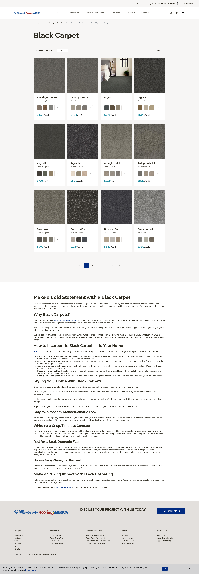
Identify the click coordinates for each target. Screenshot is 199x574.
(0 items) (182, 13)
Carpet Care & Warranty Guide (96, 538)
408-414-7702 (190, 3)
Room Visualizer (55, 535)
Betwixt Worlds (79, 229)
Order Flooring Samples (165, 538)
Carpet (59, 23)
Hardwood (17, 538)
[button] (171, 13)
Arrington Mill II (147, 163)
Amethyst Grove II (80, 97)
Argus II (142, 97)
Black (61, 50)
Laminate (17, 543)
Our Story (125, 535)
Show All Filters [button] (43, 50)
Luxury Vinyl (18, 535)
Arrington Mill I (112, 163)
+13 (90, 239)
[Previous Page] (79, 265)
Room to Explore (127, 538)
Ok (165, 569)
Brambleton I (145, 229)
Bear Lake (42, 229)
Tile (15, 546)
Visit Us (135, 3)
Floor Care (17, 549)
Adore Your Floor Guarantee (95, 535)
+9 (57, 239)
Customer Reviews (128, 541)
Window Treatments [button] (95, 13)
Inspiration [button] (74, 13)
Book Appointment (172, 511)
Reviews (131, 13)
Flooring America (39, 23)
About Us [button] (116, 13)
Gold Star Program (128, 543)
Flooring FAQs (54, 541)
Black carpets (40, 351)
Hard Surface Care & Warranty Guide (98, 541)
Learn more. (30, 570)
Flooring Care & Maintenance (95, 543)
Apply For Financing (164, 541)
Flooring (51, 23)
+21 (124, 239)
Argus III (41, 163)
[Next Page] (119, 265)
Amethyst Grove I (47, 97)
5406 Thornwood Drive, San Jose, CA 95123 (41, 554)
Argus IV (75, 163)
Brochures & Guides (56, 543)
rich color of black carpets (65, 320)
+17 (57, 108)
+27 (124, 108)
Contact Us (144, 13)
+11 (124, 173)
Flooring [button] (59, 13)
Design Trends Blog (56, 538)
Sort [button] (158, 50)
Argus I (108, 97)
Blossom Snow (113, 229)
